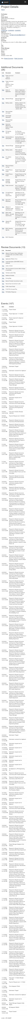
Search (3, 9)
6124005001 (18, 30)
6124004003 (11, 30)
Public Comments (18, 58)
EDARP (7, 2)
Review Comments (8, 58)
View (3, 75)
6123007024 (4, 30)
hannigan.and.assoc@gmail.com (17, 35)
